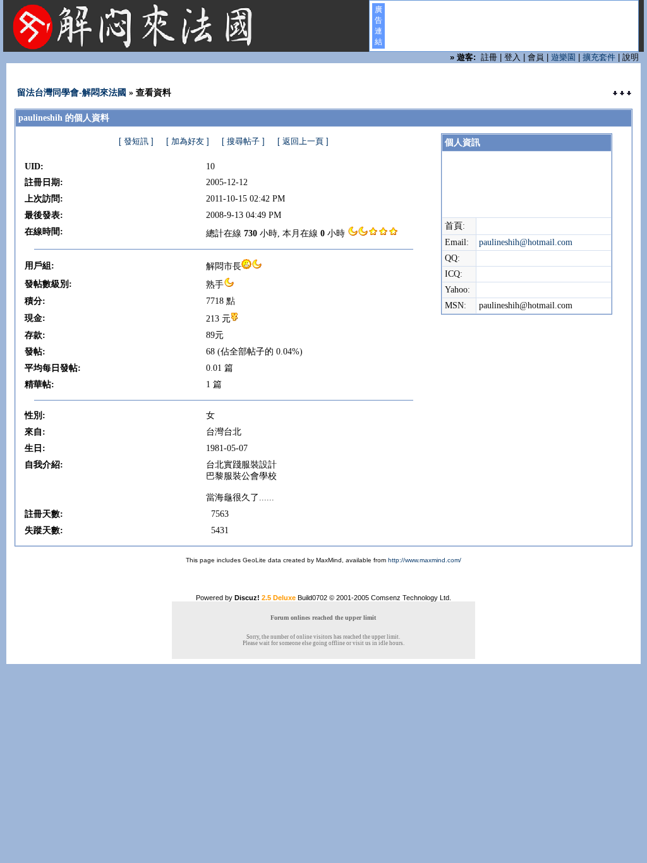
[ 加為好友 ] (187, 141)
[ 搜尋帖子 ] (243, 141)
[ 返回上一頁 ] (303, 141)
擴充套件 (599, 57)
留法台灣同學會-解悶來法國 (71, 92)
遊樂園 (563, 57)
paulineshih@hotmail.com (525, 242)
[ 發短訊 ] (136, 141)
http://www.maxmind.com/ (424, 560)
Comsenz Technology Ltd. (411, 597)
